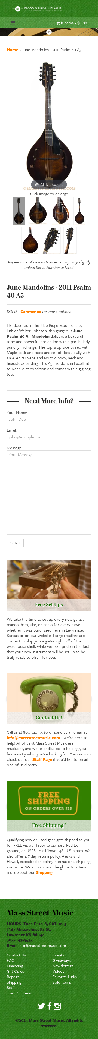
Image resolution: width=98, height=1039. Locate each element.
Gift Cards (15, 971)
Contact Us (16, 955)
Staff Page (42, 759)
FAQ (10, 960)
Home (12, 49)
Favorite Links (65, 977)
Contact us (30, 311)
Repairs (13, 977)
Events (58, 955)
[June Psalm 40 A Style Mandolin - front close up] (38, 211)
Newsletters (63, 966)
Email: (12, 430)
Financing (15, 966)
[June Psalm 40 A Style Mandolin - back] (79, 211)
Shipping (44, 872)
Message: (14, 448)
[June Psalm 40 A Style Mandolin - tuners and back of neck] (70, 240)
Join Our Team (19, 993)
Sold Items (62, 982)
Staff (11, 987)
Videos (58, 971)
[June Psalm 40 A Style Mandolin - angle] (61, 211)
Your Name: (17, 412)
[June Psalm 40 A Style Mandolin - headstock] (51, 240)
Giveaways (62, 960)
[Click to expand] (49, 125)
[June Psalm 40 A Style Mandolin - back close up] (30, 240)
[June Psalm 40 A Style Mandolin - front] (19, 211)
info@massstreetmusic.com (33, 737)
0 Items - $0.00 (73, 23)
